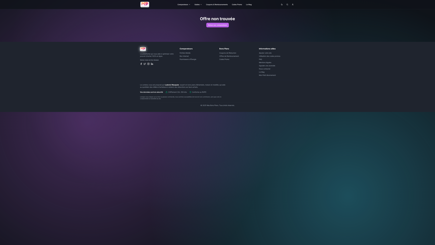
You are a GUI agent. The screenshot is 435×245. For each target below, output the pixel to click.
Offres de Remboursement (229, 56)
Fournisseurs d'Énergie (188, 59)
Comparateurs (183, 4)
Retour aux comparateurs (217, 25)
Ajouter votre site (265, 53)
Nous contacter (264, 69)
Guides (197, 4)
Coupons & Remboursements (217, 4)
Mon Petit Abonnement (267, 75)
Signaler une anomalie (267, 66)
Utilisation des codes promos (269, 56)
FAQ (260, 59)
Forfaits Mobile (185, 53)
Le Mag (249, 4)
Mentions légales (265, 62)
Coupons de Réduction (227, 53)
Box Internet (184, 56)
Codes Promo (237, 4)
